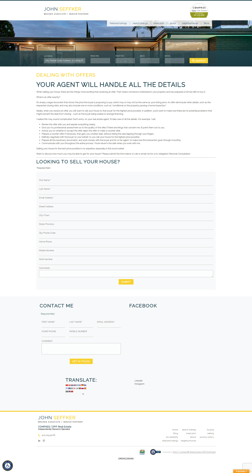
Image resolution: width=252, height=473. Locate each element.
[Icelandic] (69, 388)
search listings (140, 23)
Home (175, 430)
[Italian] (72, 388)
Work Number (45, 259)
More (206, 23)
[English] (74, 385)
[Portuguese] (80, 388)
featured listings (118, 23)
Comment (47, 341)
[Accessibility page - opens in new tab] (155, 453)
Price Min (95, 56)
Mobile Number (46, 250)
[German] (82, 385)
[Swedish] (66, 391)
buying (210, 430)
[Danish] (69, 385)
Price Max (119, 56)
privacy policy (207, 437)
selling (210, 433)
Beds (142, 56)
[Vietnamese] (72, 391)
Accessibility (172, 437)
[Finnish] (77, 385)
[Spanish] (85, 388)
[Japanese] (74, 388)
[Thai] (69, 391)
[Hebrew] (66, 388)
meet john (159, 23)
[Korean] (77, 388)
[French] (80, 385)
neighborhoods (190, 23)
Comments (44, 268)
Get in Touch (81, 361)
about (173, 23)
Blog (175, 433)
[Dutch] (72, 385)
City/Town (44, 215)
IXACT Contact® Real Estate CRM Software (194, 452)
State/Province (46, 224)
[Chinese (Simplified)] (66, 385)
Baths (167, 56)
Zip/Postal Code (47, 233)
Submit (126, 281)
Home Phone (45, 241)
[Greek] (85, 385)
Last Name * (45, 189)
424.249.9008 (48, 435)
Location (48, 56)
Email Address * (46, 197)
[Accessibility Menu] (7, 465)
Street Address (46, 206)
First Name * (45, 180)
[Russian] (82, 388)
